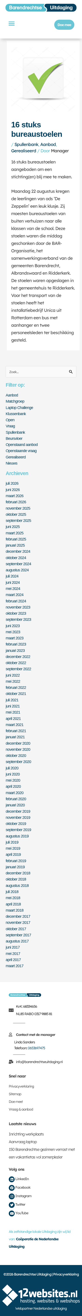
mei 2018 (13, 897)
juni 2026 (13, 489)
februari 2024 (16, 601)
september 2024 (18, 563)
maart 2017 (14, 965)
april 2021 (13, 718)
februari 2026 (16, 502)
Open (10, 420)
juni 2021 (13, 706)
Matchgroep (15, 401)
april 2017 (13, 959)
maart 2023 (14, 638)
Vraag (10, 426)
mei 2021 (13, 712)
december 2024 (18, 551)
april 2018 (13, 904)
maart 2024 (14, 594)
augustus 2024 (17, 570)
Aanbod (48, 144)
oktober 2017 (16, 928)
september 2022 (18, 669)
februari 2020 (16, 799)
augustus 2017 (17, 941)
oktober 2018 (16, 879)
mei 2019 (13, 848)
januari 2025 (15, 545)
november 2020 (18, 749)
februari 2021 (16, 730)
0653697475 (36, 1048)
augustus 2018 (17, 885)
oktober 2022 (16, 662)
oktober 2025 (16, 514)
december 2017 (18, 916)
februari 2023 (16, 644)
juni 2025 (13, 526)
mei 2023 (13, 632)
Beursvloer (14, 438)
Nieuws (11, 463)
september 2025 (18, 520)
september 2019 (18, 829)
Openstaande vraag (21, 450)
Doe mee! (16, 1101)
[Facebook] (12, 1188)
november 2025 (18, 508)
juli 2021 (12, 700)
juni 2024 (13, 582)
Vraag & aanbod (21, 1109)
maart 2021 (14, 724)
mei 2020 (13, 780)
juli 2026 (12, 483)
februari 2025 (16, 539)
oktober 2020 (16, 755)
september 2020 (18, 761)
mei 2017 (13, 953)
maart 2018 (14, 910)
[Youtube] (12, 1213)
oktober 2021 (16, 693)
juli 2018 (12, 891)
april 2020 (13, 786)
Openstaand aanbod (22, 444)
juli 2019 (12, 842)
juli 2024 (12, 576)
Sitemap (15, 1094)
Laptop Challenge (19, 407)
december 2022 (18, 656)
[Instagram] (12, 1196)
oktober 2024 (16, 557)
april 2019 (13, 854)
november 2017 (18, 922)
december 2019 (18, 811)
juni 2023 (13, 625)
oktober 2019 (16, 823)
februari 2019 (16, 860)
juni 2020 (13, 774)
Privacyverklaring (21, 1086)
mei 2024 (13, 588)
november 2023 (18, 607)
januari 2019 (15, 867)
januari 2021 (15, 737)
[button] (11, 23)
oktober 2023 (16, 613)
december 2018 (18, 873)
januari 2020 (15, 805)
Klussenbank (16, 413)
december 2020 (18, 743)
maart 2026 (14, 495)
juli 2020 (12, 768)
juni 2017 (13, 947)
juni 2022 (13, 675)
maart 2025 (14, 533)
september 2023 (18, 619)
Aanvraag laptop (23, 1141)
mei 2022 (13, 681)
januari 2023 (15, 650)
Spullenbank (26, 144)
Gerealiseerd (23, 150)
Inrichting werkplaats (26, 1134)
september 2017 (18, 935)
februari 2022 (16, 687)
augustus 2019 (17, 836)
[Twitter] (12, 1205)
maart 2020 (14, 792)
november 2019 (18, 817)
